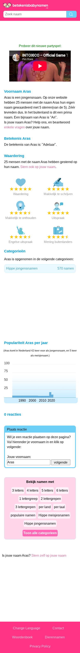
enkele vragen (14, 127)
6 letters (62, 490)
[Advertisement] (40, 32)
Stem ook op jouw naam (37, 167)
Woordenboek (22, 637)
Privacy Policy (40, 646)
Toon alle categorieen (40, 533)
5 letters (47, 490)
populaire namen (23, 515)
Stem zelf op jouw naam (48, 555)
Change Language (26, 628)
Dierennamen (55, 637)
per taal (59, 507)
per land (45, 507)
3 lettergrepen (25, 507)
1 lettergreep (28, 498)
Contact (58, 628)
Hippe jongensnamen (40, 268)
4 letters (32, 490)
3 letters (18, 490)
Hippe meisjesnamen (54, 515)
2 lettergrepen (51, 498)
